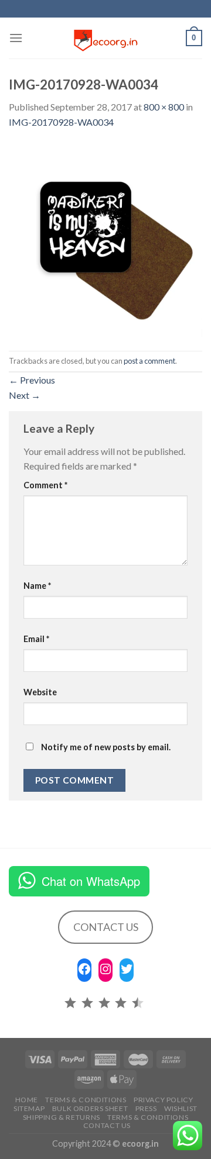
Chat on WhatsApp (91, 880)
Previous (32, 379)
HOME (26, 1099)
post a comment (149, 360)
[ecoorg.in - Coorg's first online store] (105, 38)
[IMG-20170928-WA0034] (105, 238)
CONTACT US (105, 926)
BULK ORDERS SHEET (90, 1108)
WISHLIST (181, 1108)
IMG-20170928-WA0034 (61, 121)
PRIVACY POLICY (163, 1099)
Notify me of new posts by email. (106, 747)
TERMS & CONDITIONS (147, 1117)
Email (36, 639)
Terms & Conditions (85, 1099)
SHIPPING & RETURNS (61, 1117)
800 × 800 (164, 106)
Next (24, 395)
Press (146, 1108)
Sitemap (29, 1108)
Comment (45, 485)
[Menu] (16, 37)
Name (37, 586)
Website (40, 692)
